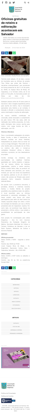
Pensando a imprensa (16, 333)
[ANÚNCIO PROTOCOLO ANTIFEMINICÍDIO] (15, 357)
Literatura (16, 294)
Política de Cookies (7, 396)
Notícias (15, 16)
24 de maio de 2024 (18, 47)
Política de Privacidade (8, 393)
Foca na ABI (16, 326)
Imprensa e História (16, 330)
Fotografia (16, 305)
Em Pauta (16, 323)
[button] (3, 53)
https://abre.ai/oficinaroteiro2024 (12, 98)
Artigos (16, 291)
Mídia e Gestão (16, 301)
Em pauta (16, 298)
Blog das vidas (16, 308)
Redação (7, 47)
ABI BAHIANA (16, 284)
